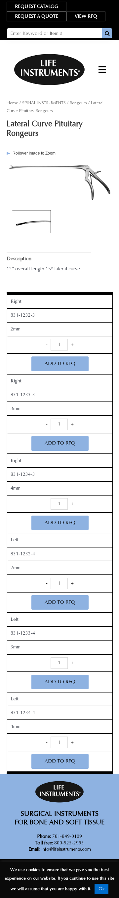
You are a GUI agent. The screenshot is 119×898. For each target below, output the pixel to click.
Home (12, 103)
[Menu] (102, 69)
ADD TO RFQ (60, 363)
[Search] (107, 33)
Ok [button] (101, 888)
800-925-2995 (59, 843)
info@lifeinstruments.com (66, 849)
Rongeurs (78, 103)
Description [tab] (19, 258)
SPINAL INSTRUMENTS (44, 103)
